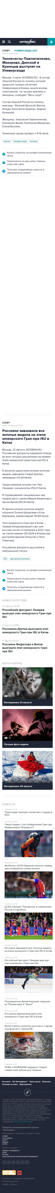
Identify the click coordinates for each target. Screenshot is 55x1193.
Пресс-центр (34, 1082)
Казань (33, 141)
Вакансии (46, 1082)
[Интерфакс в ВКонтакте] (18, 1162)
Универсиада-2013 (25, 50)
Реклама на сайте (10, 1084)
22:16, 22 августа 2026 (12, 193)
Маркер (5, 1142)
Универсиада (20, 141)
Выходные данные (10, 1181)
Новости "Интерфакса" (11, 1151)
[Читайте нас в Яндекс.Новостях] (4, 1162)
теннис (7, 141)
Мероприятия (25, 1084)
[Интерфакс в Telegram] (9, 1162)
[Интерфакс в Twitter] (13, 1162)
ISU (5, 558)
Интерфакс (28, 41)
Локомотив (19, 373)
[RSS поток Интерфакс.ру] (23, 1162)
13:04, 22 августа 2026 (12, 425)
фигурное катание (19, 558)
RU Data (5, 1155)
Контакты (6, 1082)
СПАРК (5, 1136)
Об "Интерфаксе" (20, 1082)
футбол (31, 373)
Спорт (6, 50)
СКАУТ (4, 1140)
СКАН (4, 1153)
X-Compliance (7, 1138)
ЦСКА (7, 373)
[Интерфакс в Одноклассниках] (27, 1162)
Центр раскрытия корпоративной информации (20, 1156)
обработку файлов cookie (23, 1122)
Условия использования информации (18, 1178)
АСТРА (4, 1144)
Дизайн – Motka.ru (10, 1184)
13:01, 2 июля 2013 (10, 53)
